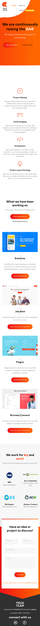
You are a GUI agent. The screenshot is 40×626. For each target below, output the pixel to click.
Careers (26, 10)
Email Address (10, 549)
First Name (9, 540)
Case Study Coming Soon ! (20, 327)
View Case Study (20, 276)
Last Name (26, 540)
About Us (22, 5)
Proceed (20, 575)
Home (14, 5)
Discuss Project (11, 45)
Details (8, 558)
